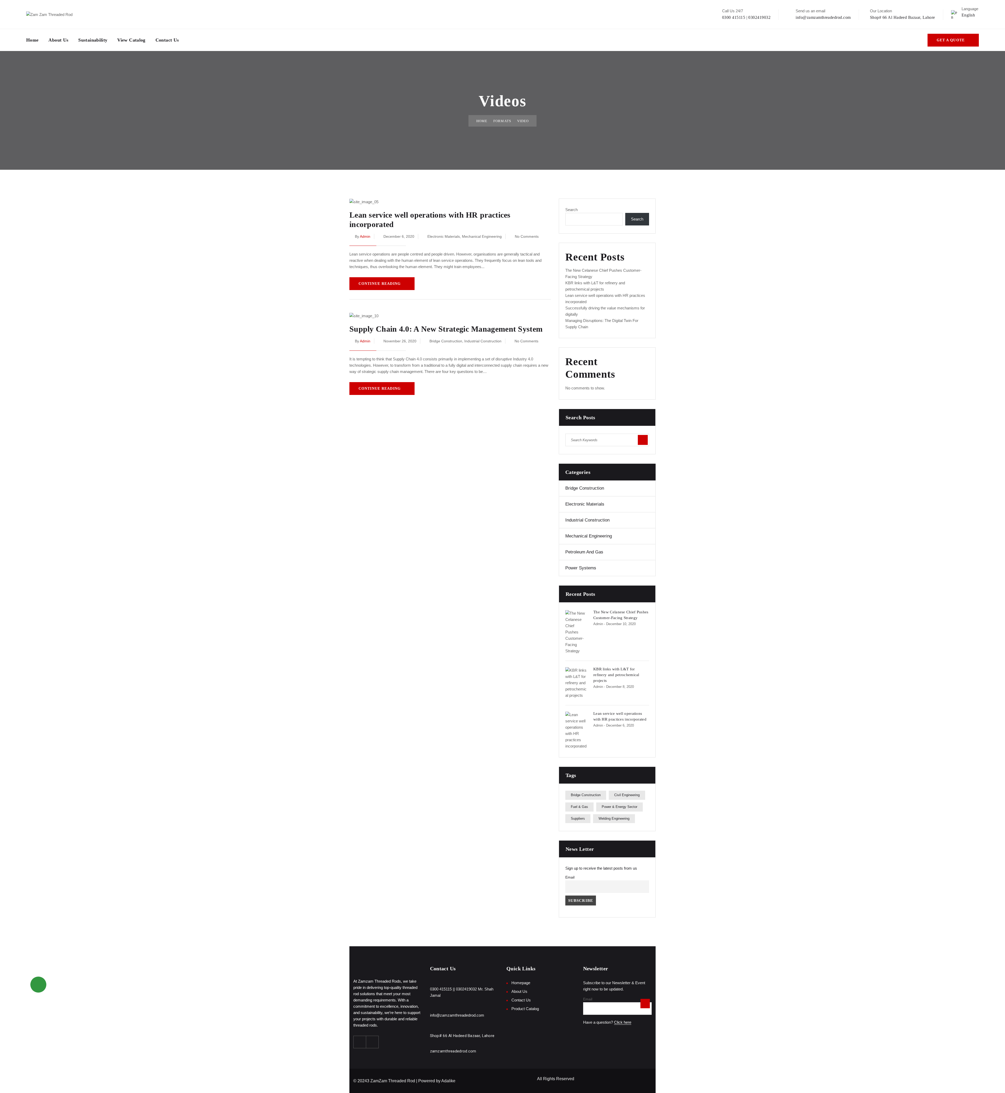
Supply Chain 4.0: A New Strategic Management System (446, 329)
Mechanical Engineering (482, 236)
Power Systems (580, 567)
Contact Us (167, 40)
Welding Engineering (614, 818)
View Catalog (131, 40)
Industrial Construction (482, 341)
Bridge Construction (445, 341)
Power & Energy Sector (619, 807)
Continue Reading (380, 284)
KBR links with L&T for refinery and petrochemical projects (616, 675)
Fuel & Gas (579, 807)
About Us (58, 40)
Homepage (520, 983)
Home (32, 40)
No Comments (527, 236)
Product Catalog (525, 1008)
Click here (622, 1022)
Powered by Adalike (436, 1081)
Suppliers (578, 818)
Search (571, 209)
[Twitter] (360, 1042)
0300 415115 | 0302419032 (746, 17)
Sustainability (92, 40)
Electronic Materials (443, 236)
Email (569, 877)
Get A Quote (951, 40)
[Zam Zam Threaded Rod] (49, 14)
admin (365, 236)
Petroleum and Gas (584, 552)
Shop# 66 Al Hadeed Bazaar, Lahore (902, 17)
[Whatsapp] (372, 1042)
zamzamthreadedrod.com (453, 1051)
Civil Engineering (627, 795)
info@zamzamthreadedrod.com (823, 17)
